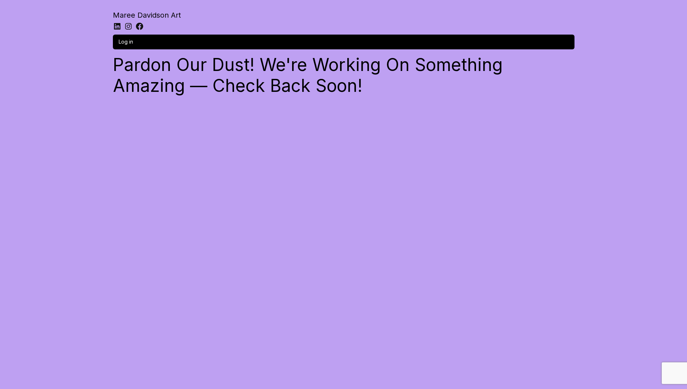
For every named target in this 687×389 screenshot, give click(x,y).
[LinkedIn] (117, 26)
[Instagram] (128, 26)
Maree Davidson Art (147, 15)
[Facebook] (139, 26)
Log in (126, 42)
